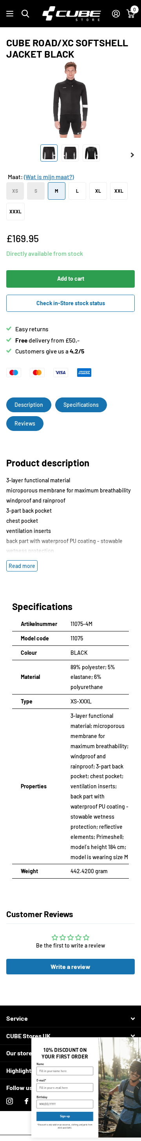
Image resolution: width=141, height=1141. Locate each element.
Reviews (24, 423)
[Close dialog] (136, 1041)
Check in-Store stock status (70, 303)
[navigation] (49, 153)
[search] (25, 14)
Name (15, 1063)
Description (28, 404)
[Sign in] (116, 13)
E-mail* (16, 1080)
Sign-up (40, 1116)
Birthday (16, 1097)
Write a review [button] (70, 966)
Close (70, 1018)
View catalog (10, 14)
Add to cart (70, 278)
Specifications (81, 404)
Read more (22, 566)
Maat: (41, 176)
